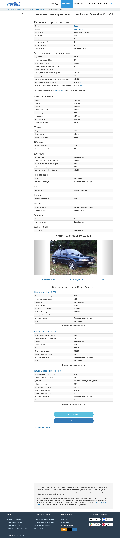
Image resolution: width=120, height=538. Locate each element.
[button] (40, 257)
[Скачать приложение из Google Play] (95, 524)
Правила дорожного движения (44, 519)
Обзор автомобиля (48, 280)
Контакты (64, 519)
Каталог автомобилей (14, 522)
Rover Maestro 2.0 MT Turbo (48, 370)
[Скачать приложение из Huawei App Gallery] (107, 524)
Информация (102, 4)
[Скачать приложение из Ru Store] (107, 519)
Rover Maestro (40, 9)
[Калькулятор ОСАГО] (80, 85)
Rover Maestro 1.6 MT (45, 292)
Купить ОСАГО (39, 528)
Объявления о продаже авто (17, 528)
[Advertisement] (19, 45)
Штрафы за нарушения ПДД (44, 522)
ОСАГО (63, 90)
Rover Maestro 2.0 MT (45, 331)
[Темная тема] (69, 529)
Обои (102, 280)
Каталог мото (78, 4)
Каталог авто (66, 4)
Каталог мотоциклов (14, 525)
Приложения (65, 522)
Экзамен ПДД (53, 4)
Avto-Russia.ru (21, 535)
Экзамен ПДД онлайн (14, 519)
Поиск (13, 14)
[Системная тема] (74, 529)
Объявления (90, 4)
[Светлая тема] (64, 529)
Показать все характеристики (73, 325)
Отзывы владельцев (76, 280)
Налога (57, 90)
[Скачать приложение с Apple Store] (95, 519)
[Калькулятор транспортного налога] (80, 82)
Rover (31, 9)
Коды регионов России (42, 525)
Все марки (25, 14)
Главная (11, 9)
